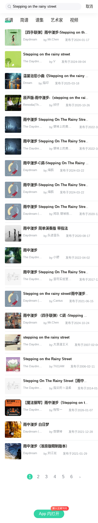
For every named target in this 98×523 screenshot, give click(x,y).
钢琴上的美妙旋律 (63, 126)
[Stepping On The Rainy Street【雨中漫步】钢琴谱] (13, 386)
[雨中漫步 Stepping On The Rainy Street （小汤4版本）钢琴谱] (13, 212)
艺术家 (57, 20)
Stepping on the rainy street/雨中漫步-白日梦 (60, 294)
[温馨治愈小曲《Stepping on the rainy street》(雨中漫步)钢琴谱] (13, 81)
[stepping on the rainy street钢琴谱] (13, 342)
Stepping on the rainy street (46, 54)
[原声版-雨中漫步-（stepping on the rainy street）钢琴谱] (13, 103)
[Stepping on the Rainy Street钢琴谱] (13, 364)
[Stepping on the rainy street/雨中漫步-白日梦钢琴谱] (13, 299)
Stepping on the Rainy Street (47, 359)
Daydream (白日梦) (33, 213)
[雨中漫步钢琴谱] (13, 255)
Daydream (30, 39)
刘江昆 (52, 453)
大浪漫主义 (60, 344)
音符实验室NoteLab (63, 279)
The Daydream (33, 61)
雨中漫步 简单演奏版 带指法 (45, 228)
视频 (74, 20)
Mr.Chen (53, 39)
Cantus (58, 300)
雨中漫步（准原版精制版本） (46, 446)
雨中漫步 (30, 250)
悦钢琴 (57, 431)
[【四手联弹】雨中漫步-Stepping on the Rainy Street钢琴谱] (13, 37)
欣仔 (56, 104)
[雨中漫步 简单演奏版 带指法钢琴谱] (13, 233)
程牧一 (57, 409)
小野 (56, 257)
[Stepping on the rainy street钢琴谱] (13, 59)
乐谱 (9, 20)
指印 (46, 82)
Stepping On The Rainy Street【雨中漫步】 (58, 381)
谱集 (39, 20)
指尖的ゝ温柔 (62, 387)
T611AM (58, 366)
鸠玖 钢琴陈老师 (63, 213)
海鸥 (51, 170)
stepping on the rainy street (46, 337)
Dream (27, 82)
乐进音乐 (54, 235)
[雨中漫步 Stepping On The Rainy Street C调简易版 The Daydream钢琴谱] (13, 124)
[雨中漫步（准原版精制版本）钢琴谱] (13, 451)
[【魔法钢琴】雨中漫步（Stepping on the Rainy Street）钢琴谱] (13, 407)
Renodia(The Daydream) (33, 104)
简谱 (24, 20)
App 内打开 (49, 514)
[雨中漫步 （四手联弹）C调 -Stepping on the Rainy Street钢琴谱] (13, 321)
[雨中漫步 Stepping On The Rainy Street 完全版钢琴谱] (13, 277)
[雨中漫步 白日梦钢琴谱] (13, 429)
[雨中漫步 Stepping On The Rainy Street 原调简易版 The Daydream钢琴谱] (13, 146)
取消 (89, 6)
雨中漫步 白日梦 (36, 424)
